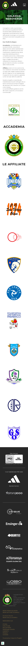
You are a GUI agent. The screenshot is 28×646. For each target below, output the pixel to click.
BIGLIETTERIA (7, 627)
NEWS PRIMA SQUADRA (10, 610)
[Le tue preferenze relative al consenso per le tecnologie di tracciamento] (2, 643)
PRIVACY (5, 633)
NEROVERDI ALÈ (8, 621)
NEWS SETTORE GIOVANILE (11, 612)
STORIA (5, 624)
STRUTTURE (6, 626)
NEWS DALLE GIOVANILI (10, 617)
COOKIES (5, 634)
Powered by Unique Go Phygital (12, 638)
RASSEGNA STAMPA (9, 629)
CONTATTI (6, 631)
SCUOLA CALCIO (8, 616)
